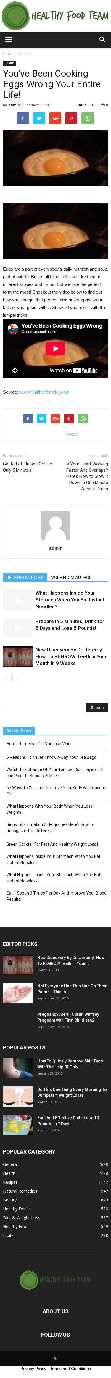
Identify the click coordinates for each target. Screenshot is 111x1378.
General (10, 1164)
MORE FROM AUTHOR (71, 577)
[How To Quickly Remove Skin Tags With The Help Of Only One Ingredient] (18, 1068)
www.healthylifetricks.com (44, 391)
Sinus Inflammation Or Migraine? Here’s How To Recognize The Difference (50, 827)
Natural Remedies (20, 1191)
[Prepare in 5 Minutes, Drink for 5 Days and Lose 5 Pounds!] (18, 628)
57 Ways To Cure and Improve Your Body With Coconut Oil (57, 790)
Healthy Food (16, 1226)
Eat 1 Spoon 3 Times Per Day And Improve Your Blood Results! (57, 896)
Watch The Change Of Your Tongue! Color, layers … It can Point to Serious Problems (55, 772)
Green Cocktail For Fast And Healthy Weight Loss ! (52, 844)
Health (9, 63)
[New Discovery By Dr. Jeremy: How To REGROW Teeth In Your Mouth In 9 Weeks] (18, 656)
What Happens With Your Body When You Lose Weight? (50, 809)
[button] (102, 40)
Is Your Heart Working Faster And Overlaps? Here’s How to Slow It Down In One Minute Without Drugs (86, 476)
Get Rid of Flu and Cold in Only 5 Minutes (27, 467)
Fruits (8, 1235)
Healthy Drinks (17, 1209)
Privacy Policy (33, 1368)
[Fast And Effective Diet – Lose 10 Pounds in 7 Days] (18, 1125)
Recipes (10, 1182)
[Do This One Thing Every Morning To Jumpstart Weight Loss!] (18, 1096)
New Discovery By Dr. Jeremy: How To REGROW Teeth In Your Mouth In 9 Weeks (71, 656)
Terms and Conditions (70, 1368)
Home (8, 53)
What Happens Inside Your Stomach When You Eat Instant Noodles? (70, 599)
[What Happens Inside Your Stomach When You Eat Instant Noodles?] (18, 600)
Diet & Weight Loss (21, 1217)
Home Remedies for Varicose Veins (40, 743)
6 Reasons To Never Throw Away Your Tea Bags (51, 757)
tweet (71, 434)
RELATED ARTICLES (25, 577)
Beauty (10, 1200)
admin (14, 105)
